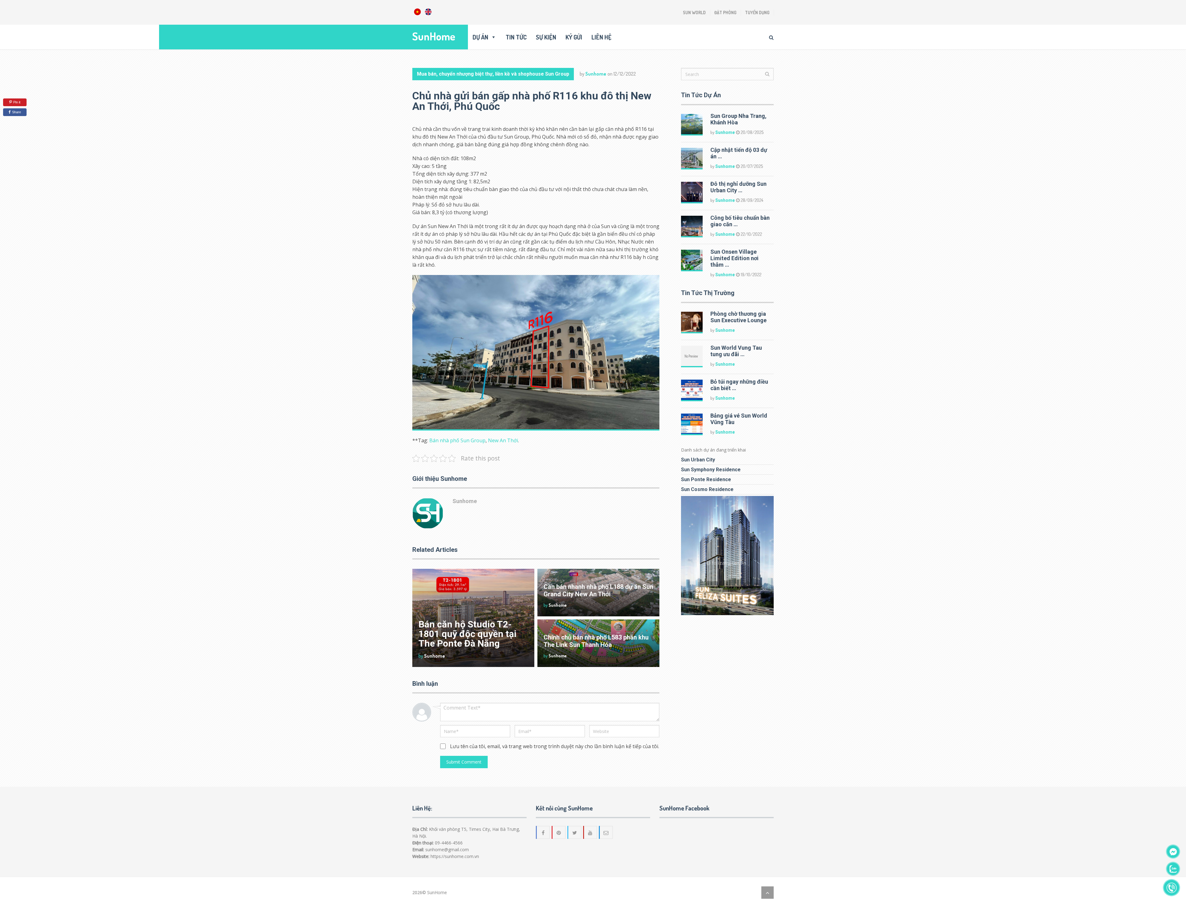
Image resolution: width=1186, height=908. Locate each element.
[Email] (606, 832)
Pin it (16, 102)
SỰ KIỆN (546, 37)
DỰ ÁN (480, 37)
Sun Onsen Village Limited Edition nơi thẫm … (734, 258)
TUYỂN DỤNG (757, 12)
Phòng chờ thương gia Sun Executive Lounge (738, 316)
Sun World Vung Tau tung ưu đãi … (736, 350)
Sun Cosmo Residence (707, 489)
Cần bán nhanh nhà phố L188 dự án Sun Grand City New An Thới (598, 590)
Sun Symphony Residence (711, 470)
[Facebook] (543, 832)
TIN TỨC (516, 37)
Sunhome (595, 74)
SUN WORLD (694, 12)
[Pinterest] (559, 832)
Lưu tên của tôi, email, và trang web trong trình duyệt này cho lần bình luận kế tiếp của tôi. (554, 746)
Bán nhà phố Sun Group (457, 440)
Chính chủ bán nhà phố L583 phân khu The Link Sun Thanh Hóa (596, 641)
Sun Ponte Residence (706, 479)
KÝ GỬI (574, 37)
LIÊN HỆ (601, 37)
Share (16, 112)
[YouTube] (590, 832)
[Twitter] (574, 832)
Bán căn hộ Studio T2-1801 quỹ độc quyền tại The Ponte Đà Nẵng (467, 634)
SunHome (433, 36)
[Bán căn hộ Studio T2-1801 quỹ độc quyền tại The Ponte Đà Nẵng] (473, 618)
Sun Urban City (698, 460)
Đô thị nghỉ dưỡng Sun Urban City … (738, 187)
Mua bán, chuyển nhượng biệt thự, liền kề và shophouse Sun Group (493, 74)
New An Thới (503, 440)
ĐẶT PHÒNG (725, 12)
